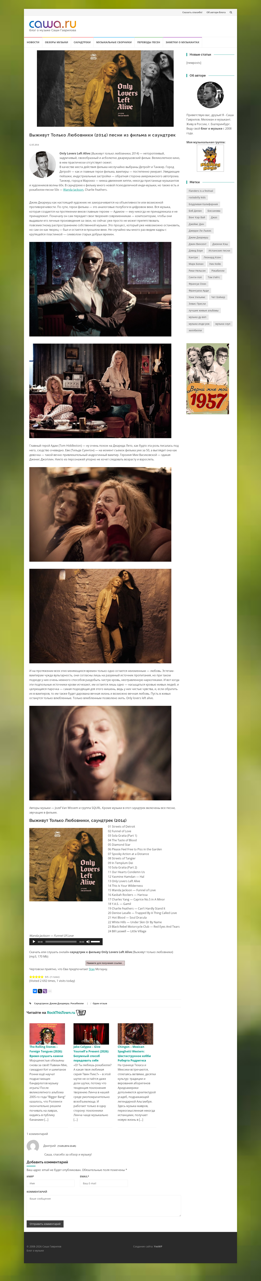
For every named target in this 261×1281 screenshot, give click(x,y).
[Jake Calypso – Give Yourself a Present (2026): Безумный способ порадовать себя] (91, 1034)
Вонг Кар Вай (197, 217)
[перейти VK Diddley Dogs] (210, 158)
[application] (66, 941)
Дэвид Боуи (196, 250)
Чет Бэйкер (218, 297)
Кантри (193, 257)
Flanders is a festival (201, 190)
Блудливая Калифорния (203, 204)
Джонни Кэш (220, 244)
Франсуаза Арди (199, 290)
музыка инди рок (199, 323)
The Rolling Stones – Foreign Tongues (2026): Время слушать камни (46, 1051)
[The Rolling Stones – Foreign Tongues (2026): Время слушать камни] (47, 1034)
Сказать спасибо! (192, 12)
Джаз (214, 217)
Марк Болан (196, 264)
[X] (40, 991)
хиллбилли (195, 330)
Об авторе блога (216, 12)
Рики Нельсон (197, 270)
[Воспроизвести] (34, 941)
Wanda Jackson (73, 190)
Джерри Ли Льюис (200, 230)
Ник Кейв (215, 264)
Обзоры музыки (56, 42)
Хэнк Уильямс (197, 297)
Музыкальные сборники (114, 42)
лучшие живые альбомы (204, 310)
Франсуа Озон (197, 283)
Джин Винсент (197, 244)
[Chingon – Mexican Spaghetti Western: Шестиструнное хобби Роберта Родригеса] (135, 1034)
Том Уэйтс (214, 277)
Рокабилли (77, 1003)
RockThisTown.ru (61, 1012)
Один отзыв (100, 1003)
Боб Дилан (195, 210)
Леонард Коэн (212, 257)
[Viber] (45, 991)
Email (84, 1176)
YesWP (158, 1246)
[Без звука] (88, 941)
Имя (30, 1176)
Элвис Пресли (197, 303)
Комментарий (37, 1191)
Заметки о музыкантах (182, 42)
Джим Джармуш (59, 1003)
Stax (92, 969)
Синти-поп (195, 277)
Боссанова (214, 210)
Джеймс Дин (196, 224)
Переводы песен (148, 42)
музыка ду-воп (197, 317)
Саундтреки (82, 42)
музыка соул (222, 323)
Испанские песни (219, 250)
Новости (33, 42)
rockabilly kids (197, 197)
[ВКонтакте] (35, 991)
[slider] (96, 941)
